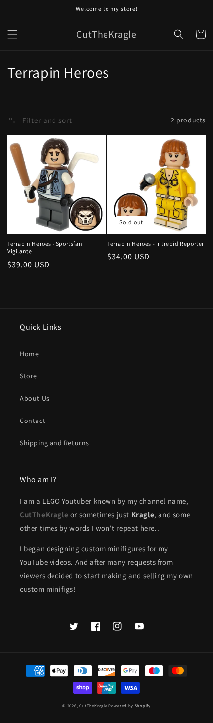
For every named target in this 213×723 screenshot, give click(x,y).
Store (28, 375)
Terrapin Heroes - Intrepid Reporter (155, 243)
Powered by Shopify (129, 705)
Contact (32, 420)
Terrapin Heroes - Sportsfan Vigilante (44, 247)
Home (29, 353)
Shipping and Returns (54, 442)
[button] (12, 34)
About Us (35, 398)
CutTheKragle (93, 705)
